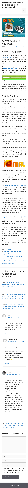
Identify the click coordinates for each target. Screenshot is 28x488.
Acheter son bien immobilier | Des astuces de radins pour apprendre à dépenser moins (13, 306)
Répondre (7, 333)
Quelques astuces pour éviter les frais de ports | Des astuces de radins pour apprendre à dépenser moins (14, 296)
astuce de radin (7, 57)
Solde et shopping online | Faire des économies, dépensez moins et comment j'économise (13, 425)
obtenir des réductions (10, 68)
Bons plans (7, 249)
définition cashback (12, 254)
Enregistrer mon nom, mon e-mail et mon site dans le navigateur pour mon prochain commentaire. (14, 470)
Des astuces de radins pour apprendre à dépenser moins (12, 4)
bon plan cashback (10, 251)
